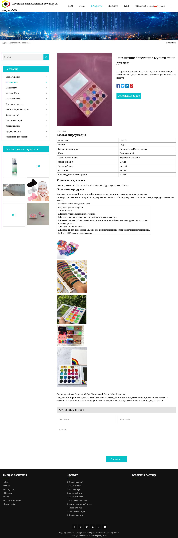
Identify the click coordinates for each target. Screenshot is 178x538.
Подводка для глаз (15, 104)
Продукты (96, 6)
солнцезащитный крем (17, 109)
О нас (82, 6)
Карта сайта (10, 504)
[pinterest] (86, 526)
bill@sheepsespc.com (98, 535)
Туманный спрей (14, 120)
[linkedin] (92, 526)
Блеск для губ (12, 115)
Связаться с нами (145, 6)
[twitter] (80, 526)
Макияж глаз (24, 43)
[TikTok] (98, 526)
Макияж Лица (12, 93)
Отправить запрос (129, 95)
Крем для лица (13, 126)
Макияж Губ (11, 87)
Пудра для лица (13, 131)
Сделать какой (13, 77)
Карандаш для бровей (16, 136)
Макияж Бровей (13, 98)
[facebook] (74, 526)
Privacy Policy (113, 532)
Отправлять (116, 459)
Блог (126, 6)
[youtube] (104, 526)
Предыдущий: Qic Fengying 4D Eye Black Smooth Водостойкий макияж (91, 394)
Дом (70, 6)
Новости (113, 6)
